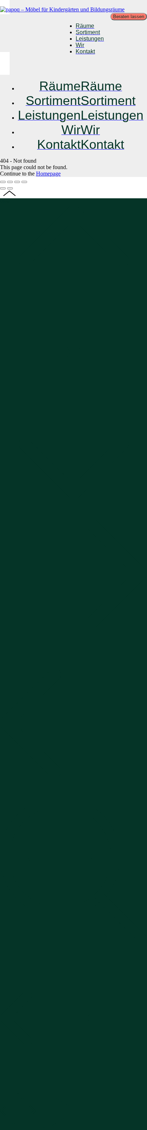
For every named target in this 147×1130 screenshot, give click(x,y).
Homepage (48, 174)
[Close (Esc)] (3, 182)
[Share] (10, 182)
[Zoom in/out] (24, 182)
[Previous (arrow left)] (3, 188)
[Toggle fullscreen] (17, 182)
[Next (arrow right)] (10, 188)
